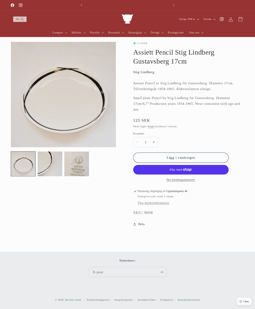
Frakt (151, 126)
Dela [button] (141, 224)
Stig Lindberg (143, 72)
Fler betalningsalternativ (181, 179)
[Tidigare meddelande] (81, 5)
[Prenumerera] (161, 272)
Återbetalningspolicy (98, 300)
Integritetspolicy (123, 300)
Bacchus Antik (73, 300)
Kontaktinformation (189, 300)
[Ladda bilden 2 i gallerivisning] (50, 164)
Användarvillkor (146, 300)
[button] (19, 19)
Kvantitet (138, 133)
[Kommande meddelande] (173, 5)
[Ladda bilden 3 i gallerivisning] (76, 164)
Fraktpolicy (166, 300)
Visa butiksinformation (153, 203)
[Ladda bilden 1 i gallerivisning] (23, 164)
